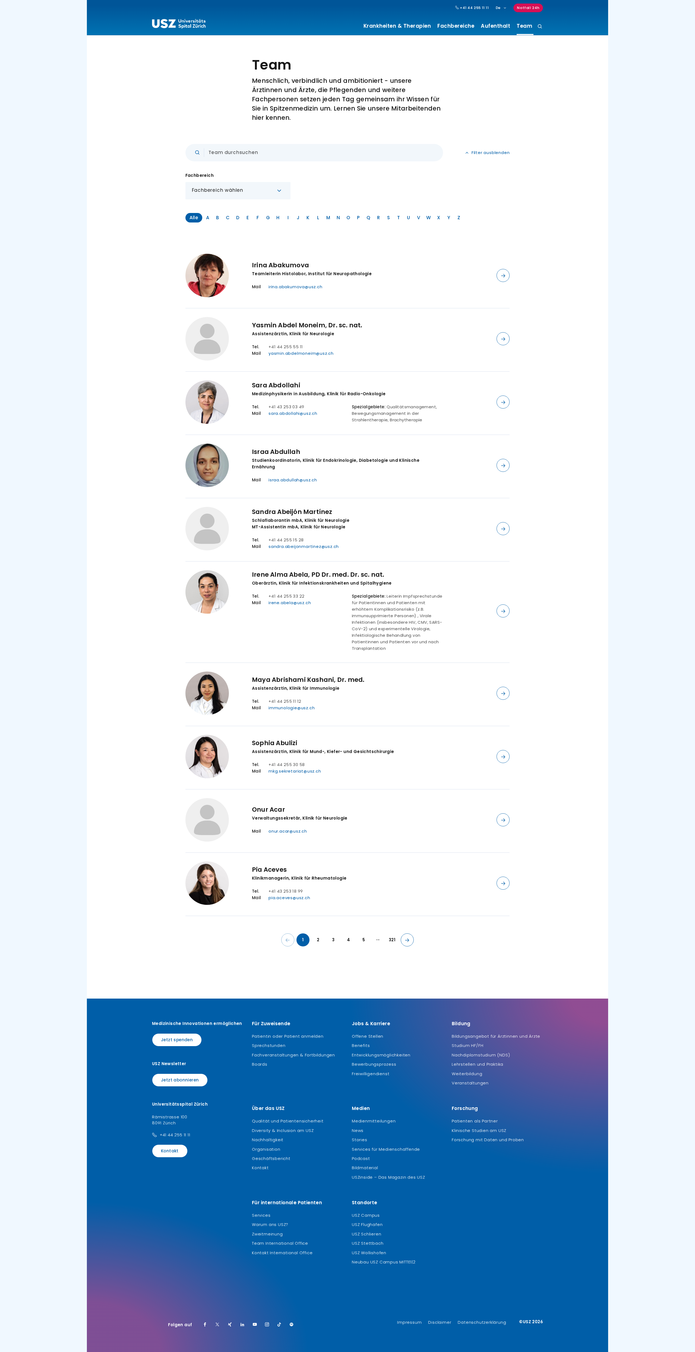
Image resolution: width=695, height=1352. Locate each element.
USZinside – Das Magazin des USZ (388, 1177)
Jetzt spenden (177, 1040)
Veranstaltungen (470, 1083)
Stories (359, 1140)
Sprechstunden (268, 1045)
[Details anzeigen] (503, 275)
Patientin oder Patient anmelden (288, 1036)
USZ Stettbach (367, 1243)
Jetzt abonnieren (180, 1080)
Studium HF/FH (467, 1045)
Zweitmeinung (267, 1234)
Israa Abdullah (276, 451)
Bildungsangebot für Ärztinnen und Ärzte (496, 1036)
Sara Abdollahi (276, 385)
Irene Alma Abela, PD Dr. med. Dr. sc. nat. (318, 574)
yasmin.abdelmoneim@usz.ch (301, 353)
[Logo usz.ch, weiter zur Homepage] (179, 24)
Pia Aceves (269, 869)
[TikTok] (279, 1325)
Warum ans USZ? (270, 1224)
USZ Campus (366, 1215)
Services (261, 1215)
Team (523, 26)
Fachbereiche (455, 26)
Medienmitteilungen (374, 1121)
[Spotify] (291, 1325)
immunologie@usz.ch (291, 708)
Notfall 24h (528, 7)
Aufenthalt (495, 26)
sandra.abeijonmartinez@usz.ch (303, 546)
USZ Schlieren (366, 1234)
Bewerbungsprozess (374, 1064)
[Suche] (540, 26)
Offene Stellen (367, 1036)
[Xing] (230, 1325)
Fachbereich (199, 175)
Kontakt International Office (282, 1253)
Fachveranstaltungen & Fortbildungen (293, 1055)
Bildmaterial (365, 1168)
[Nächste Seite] (407, 939)
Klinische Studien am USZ (479, 1130)
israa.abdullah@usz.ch (292, 480)
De (498, 7)
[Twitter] (217, 1325)
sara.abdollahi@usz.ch (292, 413)
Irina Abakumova (280, 265)
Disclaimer (439, 1322)
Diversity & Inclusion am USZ (283, 1130)
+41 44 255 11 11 (474, 8)
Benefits (361, 1045)
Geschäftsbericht (271, 1158)
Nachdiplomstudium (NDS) (481, 1055)
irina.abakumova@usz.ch (295, 287)
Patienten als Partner (475, 1121)
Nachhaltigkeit (267, 1140)
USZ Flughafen (367, 1224)
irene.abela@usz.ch (289, 603)
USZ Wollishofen (369, 1253)
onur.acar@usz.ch (287, 831)
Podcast (361, 1158)
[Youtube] (255, 1325)
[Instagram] (267, 1325)
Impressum (409, 1322)
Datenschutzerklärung (482, 1322)
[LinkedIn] (242, 1325)
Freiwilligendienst (370, 1074)
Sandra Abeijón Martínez (292, 511)
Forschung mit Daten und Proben (488, 1140)
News (358, 1130)
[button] (238, 190)
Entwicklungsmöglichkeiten (381, 1055)
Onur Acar (268, 809)
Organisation (266, 1149)
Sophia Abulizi (274, 743)
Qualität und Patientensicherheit (288, 1121)
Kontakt (170, 1151)
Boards (259, 1064)
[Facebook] (205, 1325)
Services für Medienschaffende (386, 1149)
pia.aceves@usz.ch (289, 898)
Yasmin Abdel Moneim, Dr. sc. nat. (307, 325)
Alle (193, 217)
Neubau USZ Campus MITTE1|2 (384, 1262)
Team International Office (280, 1243)
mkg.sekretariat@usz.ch (294, 771)
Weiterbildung (467, 1074)
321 (392, 940)
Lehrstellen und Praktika (477, 1064)
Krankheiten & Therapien (397, 26)
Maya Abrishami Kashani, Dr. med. (308, 679)
